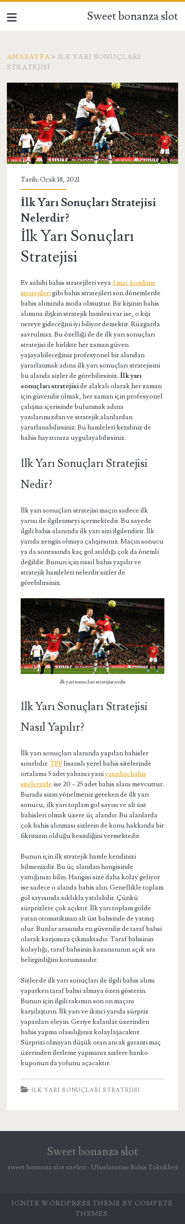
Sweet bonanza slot (132, 16)
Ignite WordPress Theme (66, 1203)
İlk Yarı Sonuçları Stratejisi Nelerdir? (92, 123)
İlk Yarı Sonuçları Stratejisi (85, 1090)
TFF (56, 763)
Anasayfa (28, 57)
